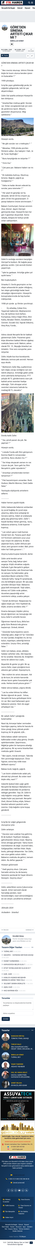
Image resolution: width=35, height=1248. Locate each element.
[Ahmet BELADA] (5, 1084)
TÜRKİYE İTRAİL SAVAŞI (20, 1038)
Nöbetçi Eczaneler (7, 1201)
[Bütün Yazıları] (32, 947)
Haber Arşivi (9, 1217)
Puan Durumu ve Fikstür (24, 1207)
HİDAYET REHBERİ (18, 1067)
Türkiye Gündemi (24, 1229)
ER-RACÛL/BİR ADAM (19, 1085)
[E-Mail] (11, 44)
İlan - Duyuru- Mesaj (11, 1229)
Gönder (5, 1019)
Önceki (5, 930)
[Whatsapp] (22, 1190)
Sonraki (29, 930)
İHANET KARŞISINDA (12, 961)
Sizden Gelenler (18, 1231)
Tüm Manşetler (10, 1211)
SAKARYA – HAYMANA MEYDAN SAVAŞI (18, 955)
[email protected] (18, 1175)
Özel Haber (5, 1227)
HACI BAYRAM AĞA (11, 991)
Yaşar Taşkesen (17, 1064)
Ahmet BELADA (16, 1083)
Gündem (29, 1227)
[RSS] (26, 1190)
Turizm (12, 1227)
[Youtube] (19, 1190)
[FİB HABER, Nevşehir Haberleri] (12, 2)
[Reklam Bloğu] (17, 1106)
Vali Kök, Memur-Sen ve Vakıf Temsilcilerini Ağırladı (18, 1243)
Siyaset (27, 8)
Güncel (19, 8)
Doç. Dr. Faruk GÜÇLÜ (19, 1072)
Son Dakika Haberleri (23, 1213)
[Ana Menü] (32, 3)
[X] (12, 1190)
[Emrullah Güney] (5, 28)
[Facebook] (8, 1190)
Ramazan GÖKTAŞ (17, 1036)
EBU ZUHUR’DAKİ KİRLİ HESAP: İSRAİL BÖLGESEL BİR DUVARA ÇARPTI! (22, 1048)
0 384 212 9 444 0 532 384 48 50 (19, 1179)
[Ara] (29, 3)
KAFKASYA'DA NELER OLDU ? (14, 964)
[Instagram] (15, 1190)
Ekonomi (19, 1227)
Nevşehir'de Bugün (8, 8)
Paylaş (6, 55)
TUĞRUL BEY (9, 951)
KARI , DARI (8, 974)
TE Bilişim (22, 1236)
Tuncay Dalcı (16, 1044)
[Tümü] (32, 1030)
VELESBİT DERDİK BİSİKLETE (15, 984)
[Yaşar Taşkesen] (5, 1065)
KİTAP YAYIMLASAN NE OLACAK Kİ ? (17, 968)
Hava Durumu (25, 1199)
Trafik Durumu (9, 1205)
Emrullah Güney (17, 41)
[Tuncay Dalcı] (5, 1046)
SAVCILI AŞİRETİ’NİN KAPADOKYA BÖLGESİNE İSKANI (20, 1076)
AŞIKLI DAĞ (8, 987)
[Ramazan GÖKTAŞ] (5, 1037)
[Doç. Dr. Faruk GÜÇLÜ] (5, 1075)
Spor (24, 1227)
